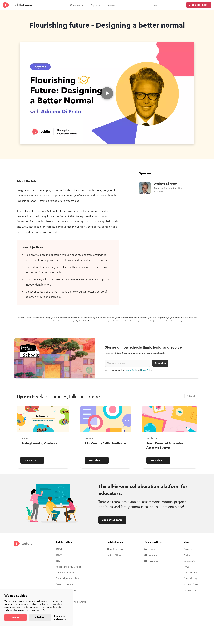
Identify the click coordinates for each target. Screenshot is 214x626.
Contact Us (188, 561)
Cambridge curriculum (67, 578)
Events (113, 6)
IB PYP (59, 549)
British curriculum (64, 584)
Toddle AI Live (114, 555)
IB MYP (59, 555)
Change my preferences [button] (60, 617)
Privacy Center (190, 572)
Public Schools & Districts (68, 567)
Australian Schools (65, 572)
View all (191, 396)
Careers (187, 549)
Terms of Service (131, 369)
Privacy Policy (146, 369)
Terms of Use (190, 590)
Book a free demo (112, 520)
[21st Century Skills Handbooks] (105, 419)
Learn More (30, 460)
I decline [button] (39, 617)
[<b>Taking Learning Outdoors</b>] (43, 419)
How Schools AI (115, 549)
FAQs (186, 567)
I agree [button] (15, 617)
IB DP (58, 561)
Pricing (186, 555)
